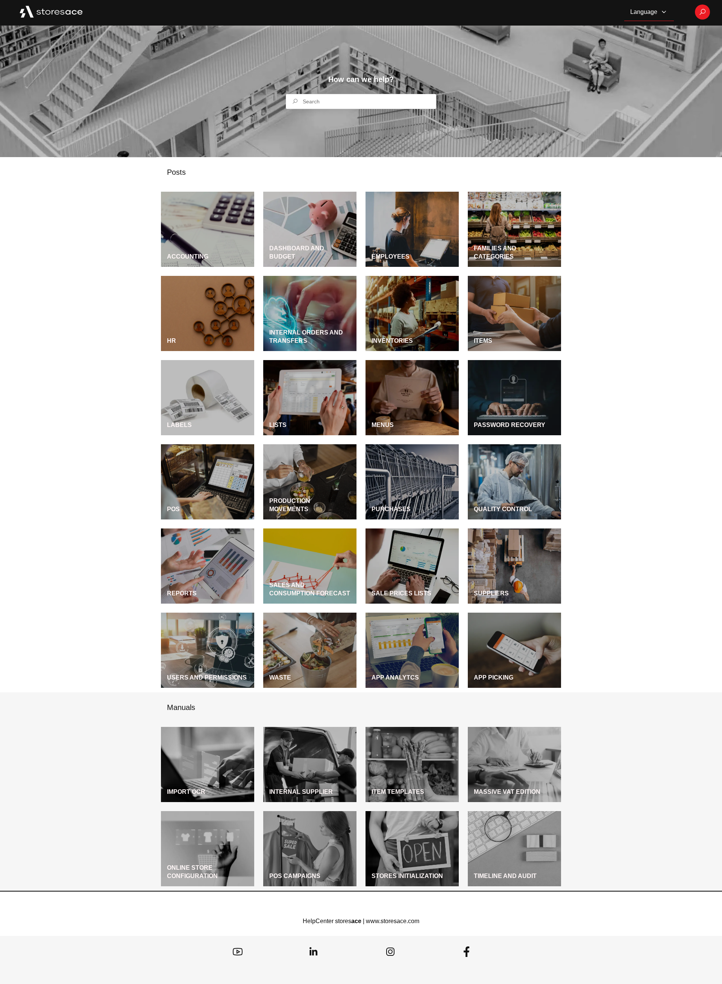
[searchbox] (361, 101)
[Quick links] (51, 12)
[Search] (702, 12)
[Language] (664, 12)
